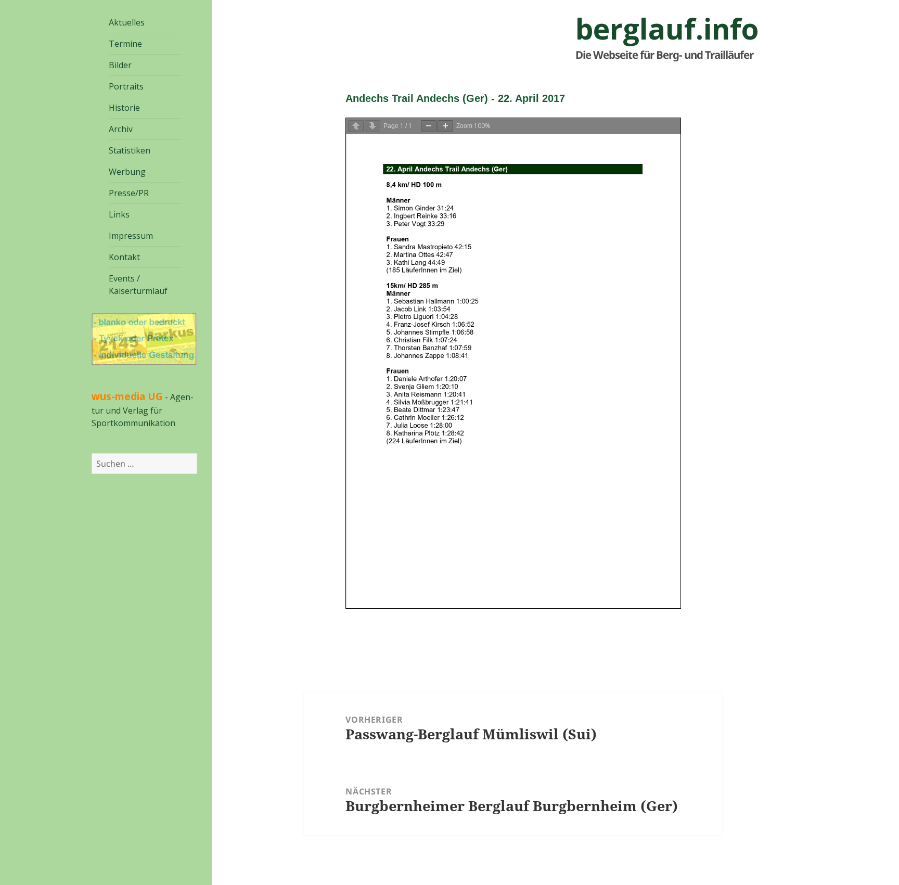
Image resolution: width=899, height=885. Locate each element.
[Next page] (372, 126)
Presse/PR (129, 193)
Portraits (126, 86)
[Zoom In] (445, 126)
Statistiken (129, 150)
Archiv (121, 129)
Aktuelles (127, 22)
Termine (125, 43)
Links (119, 214)
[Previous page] (356, 126)
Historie (124, 107)
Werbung (127, 171)
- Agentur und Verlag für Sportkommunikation (143, 410)
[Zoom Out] (428, 126)
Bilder (120, 65)
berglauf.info (667, 28)
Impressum (131, 235)
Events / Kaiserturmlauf (138, 285)
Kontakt (124, 257)
